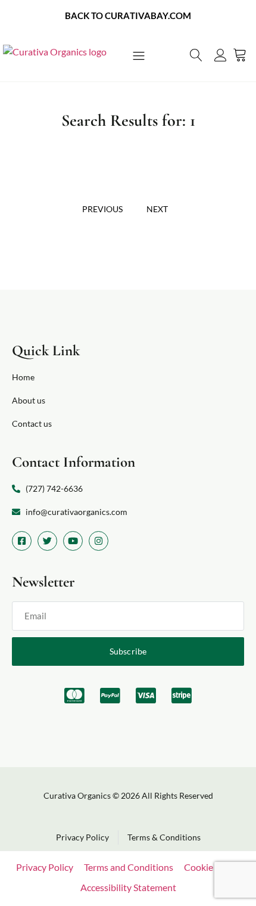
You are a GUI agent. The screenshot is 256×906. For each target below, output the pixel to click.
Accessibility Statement (128, 887)
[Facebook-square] (22, 541)
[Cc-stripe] (182, 696)
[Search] (196, 55)
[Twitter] (47, 541)
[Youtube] (73, 541)
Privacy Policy (44, 867)
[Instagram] (98, 541)
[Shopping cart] (240, 54)
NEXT (157, 209)
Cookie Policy (212, 867)
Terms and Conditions (128, 867)
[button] (138, 56)
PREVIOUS (102, 209)
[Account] (220, 55)
